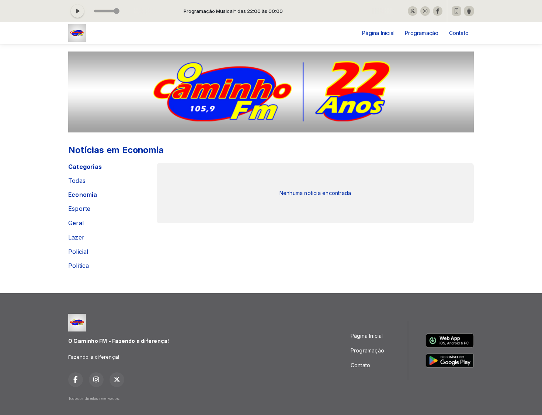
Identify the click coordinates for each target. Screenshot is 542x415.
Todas (77, 180)
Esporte (79, 208)
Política (78, 265)
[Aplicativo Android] (469, 11)
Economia (82, 194)
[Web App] (456, 11)
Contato (459, 33)
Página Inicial (378, 33)
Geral (76, 223)
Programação (421, 33)
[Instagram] (425, 11)
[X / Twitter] (412, 11)
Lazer (76, 237)
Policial (78, 251)
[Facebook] (437, 11)
